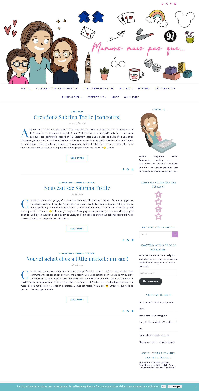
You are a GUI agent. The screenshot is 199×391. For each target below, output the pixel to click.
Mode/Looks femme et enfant (77, 182)
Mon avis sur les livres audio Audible (157, 341)
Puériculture (71, 97)
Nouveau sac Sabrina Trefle (77, 187)
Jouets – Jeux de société (98, 88)
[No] (195, 386)
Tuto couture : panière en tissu (154, 362)
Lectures (124, 88)
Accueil (26, 88)
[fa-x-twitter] (167, 3)
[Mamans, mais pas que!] (99, 45)
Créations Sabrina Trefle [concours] (77, 116)
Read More (77, 158)
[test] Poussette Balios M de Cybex (157, 365)
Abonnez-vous (150, 281)
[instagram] (163, 3)
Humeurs (144, 88)
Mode (115, 97)
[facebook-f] (171, 3)
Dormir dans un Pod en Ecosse (154, 335)
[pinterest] (175, 3)
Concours (77, 111)
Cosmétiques (95, 97)
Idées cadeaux (164, 88)
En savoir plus (175, 386)
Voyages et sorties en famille (55, 88)
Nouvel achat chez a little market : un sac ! (77, 258)
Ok (163, 386)
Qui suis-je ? (131, 97)
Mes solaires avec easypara (153, 315)
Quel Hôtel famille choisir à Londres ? (157, 367)
